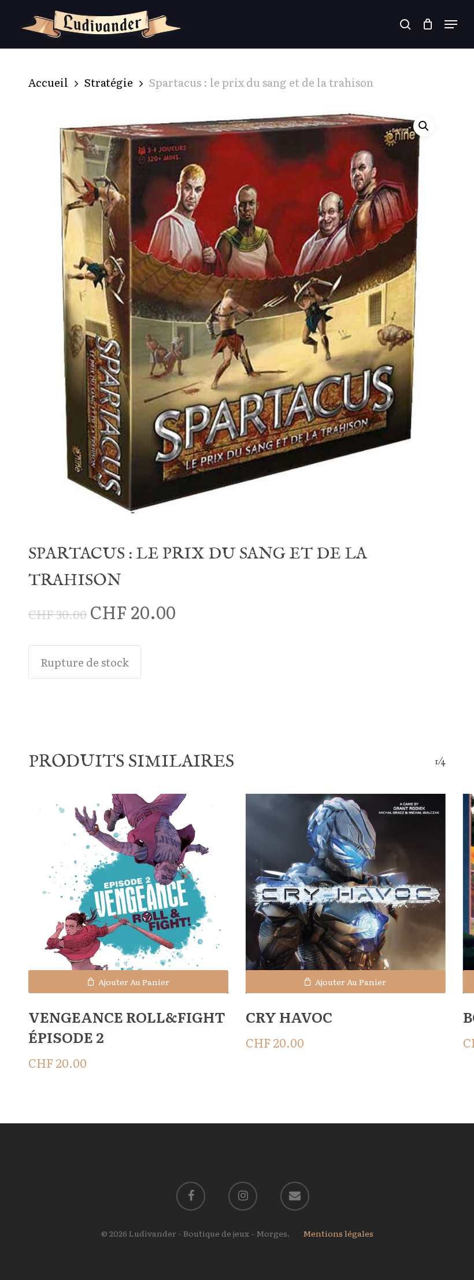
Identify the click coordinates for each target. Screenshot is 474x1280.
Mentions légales (338, 1233)
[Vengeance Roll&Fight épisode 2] (128, 894)
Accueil (48, 82)
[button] (451, 24)
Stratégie (108, 82)
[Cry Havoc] (346, 894)
